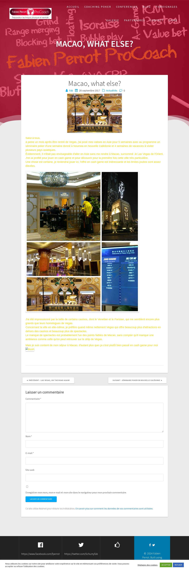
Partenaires (134, 20)
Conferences (127, 6)
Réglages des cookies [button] (148, 565)
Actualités (111, 90)
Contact (157, 20)
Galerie (112, 20)
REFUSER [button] (178, 565)
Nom (29, 436)
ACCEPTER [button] (166, 565)
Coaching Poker (97, 6)
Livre (173, 20)
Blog (147, 6)
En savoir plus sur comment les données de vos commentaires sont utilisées (114, 508)
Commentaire (33, 398)
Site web (30, 469)
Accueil (73, 6)
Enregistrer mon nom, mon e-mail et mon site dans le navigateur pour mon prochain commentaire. (76, 492)
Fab (71, 90)
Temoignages (166, 6)
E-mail (30, 453)
